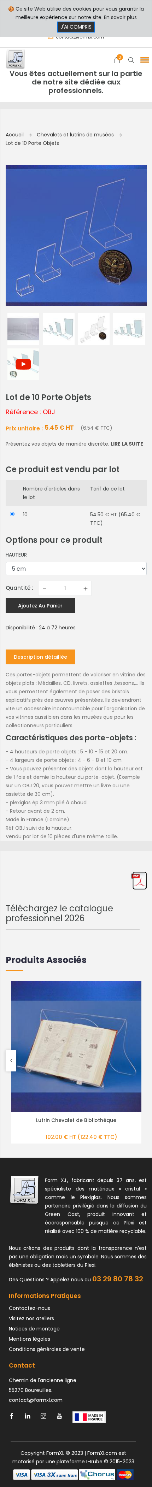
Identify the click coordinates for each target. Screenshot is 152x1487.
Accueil (15, 134)
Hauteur (16, 554)
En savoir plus (120, 17)
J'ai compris (76, 26)
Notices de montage (34, 1328)
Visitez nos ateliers (31, 1318)
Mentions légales (29, 1338)
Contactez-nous (29, 1308)
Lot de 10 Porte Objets (32, 143)
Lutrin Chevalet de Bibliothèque (76, 1120)
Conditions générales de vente (47, 1349)
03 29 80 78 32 (117, 1279)
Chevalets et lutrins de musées (76, 134)
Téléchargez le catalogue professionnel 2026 (59, 913)
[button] (143, 59)
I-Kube (94, 1461)
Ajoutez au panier (40, 605)
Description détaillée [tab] (40, 656)
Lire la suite (127, 443)
